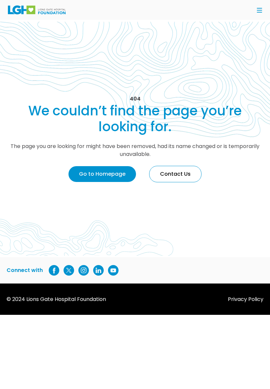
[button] (259, 11)
